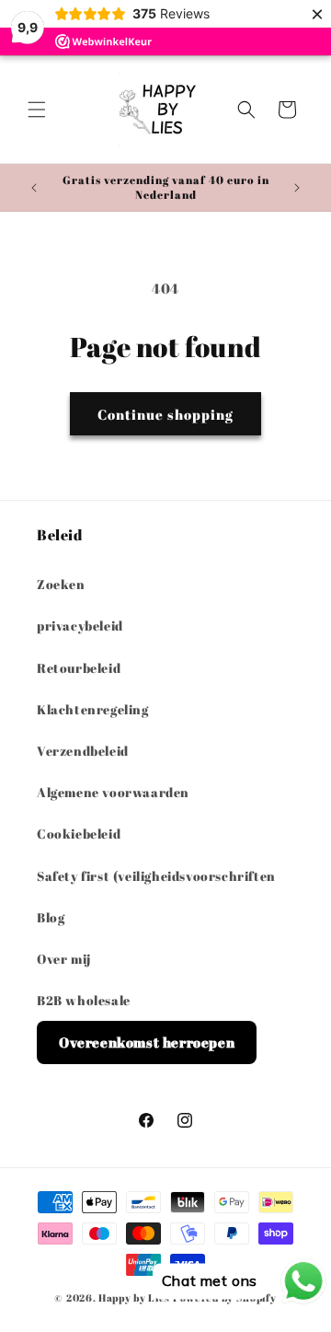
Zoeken (61, 584)
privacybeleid (80, 625)
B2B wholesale (84, 1000)
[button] (37, 109)
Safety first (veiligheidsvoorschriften (156, 876)
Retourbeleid (78, 668)
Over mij (64, 958)
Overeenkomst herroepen (146, 1042)
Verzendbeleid (83, 750)
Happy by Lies (134, 1297)
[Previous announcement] (34, 188)
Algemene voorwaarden (113, 792)
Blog (50, 917)
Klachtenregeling (93, 709)
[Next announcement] (297, 188)
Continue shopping (165, 414)
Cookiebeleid (78, 833)
